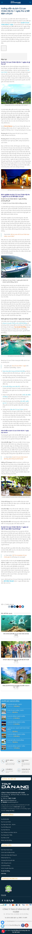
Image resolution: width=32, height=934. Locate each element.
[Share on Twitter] (14, 606)
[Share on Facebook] (12, 606)
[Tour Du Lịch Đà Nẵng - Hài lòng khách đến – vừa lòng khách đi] (16, 2)
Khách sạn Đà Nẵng (6, 840)
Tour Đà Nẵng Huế (6, 827)
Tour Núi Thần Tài (5, 829)
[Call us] (10, 900)
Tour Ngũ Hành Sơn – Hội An (8, 824)
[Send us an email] (7, 900)
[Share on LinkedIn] (23, 606)
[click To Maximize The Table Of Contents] (3, 48)
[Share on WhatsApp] (9, 606)
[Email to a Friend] (17, 606)
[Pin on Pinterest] (20, 606)
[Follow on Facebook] (2, 900)
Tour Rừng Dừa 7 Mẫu (6, 835)
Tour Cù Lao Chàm (6, 821)
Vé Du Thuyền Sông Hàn (7, 868)
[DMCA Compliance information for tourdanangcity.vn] (6, 889)
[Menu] (2, 2)
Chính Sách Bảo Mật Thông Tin (9, 855)
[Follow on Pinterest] (12, 900)
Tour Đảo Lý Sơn (5, 837)
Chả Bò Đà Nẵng (5, 865)
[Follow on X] (5, 900)
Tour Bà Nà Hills (5, 819)
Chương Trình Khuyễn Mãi (8, 860)
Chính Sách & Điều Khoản (8, 852)
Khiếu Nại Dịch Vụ (5, 857)
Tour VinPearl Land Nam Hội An (9, 832)
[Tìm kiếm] (30, 2)
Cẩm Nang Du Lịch (6, 863)
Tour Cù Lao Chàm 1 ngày (19, 365)
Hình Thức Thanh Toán (6, 849)
